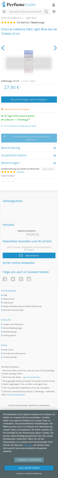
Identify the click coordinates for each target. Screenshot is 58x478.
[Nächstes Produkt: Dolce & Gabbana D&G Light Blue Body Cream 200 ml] (55, 47)
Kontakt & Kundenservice (14, 353)
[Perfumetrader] (18, 4)
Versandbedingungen (12, 328)
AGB (5, 295)
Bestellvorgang (9, 331)
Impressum (8, 302)
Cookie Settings (10, 357)
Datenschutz (8, 299)
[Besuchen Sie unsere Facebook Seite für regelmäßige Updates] (5, 279)
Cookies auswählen (29, 459)
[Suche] (46, 11)
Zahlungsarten (9, 335)
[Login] (54, 4)
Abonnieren (32, 255)
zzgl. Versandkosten (31, 377)
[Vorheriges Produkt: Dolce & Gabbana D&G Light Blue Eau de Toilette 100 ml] (2, 47)
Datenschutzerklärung (33, 473)
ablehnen (27, 445)
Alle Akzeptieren (29, 467)
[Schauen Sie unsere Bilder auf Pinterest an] (21, 279)
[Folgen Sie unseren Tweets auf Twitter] (13, 279)
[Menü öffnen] (4, 12)
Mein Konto (8, 349)
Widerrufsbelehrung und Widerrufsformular (22, 306)
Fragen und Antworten (13, 324)
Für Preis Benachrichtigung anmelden (20, 126)
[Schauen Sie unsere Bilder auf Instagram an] (29, 279)
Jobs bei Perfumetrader (13, 310)
